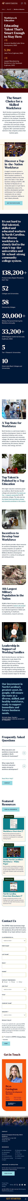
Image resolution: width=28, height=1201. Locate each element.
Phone (4, 971)
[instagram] (19, 1184)
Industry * (5, 1012)
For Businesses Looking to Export (7, 1159)
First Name (5, 946)
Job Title (5, 986)
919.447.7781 (17, 1099)
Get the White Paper (13, 203)
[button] (14, 753)
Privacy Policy (21, 1037)
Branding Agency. (9, 1191)
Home (3, 9)
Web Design (21, 1189)
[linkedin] (22, 1184)
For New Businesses (6, 1150)
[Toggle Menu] (22, 3)
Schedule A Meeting (11, 1104)
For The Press (18, 1154)
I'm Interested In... (8, 937)
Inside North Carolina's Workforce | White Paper (13, 862)
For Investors (18, 1158)
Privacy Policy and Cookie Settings (5, 1184)
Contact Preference (8, 980)
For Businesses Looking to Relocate (20, 1151)
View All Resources (10, 809)
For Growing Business (7, 1156)
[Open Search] (25, 3)
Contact (7, 783)
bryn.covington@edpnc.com (18, 1097)
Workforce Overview (12, 831)
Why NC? (9, 9)
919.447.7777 (5, 1141)
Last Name (5, 954)
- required (5, 1039)
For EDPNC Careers (19, 1156)
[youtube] (25, 1184)
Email (4, 963)
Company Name (6, 1003)
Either (20, 982)
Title (3, 994)
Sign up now (8, 1173)
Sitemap (12, 1184)
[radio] (2, 982)
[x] (17, 1184)
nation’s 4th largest (19, 606)
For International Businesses (6, 1153)
